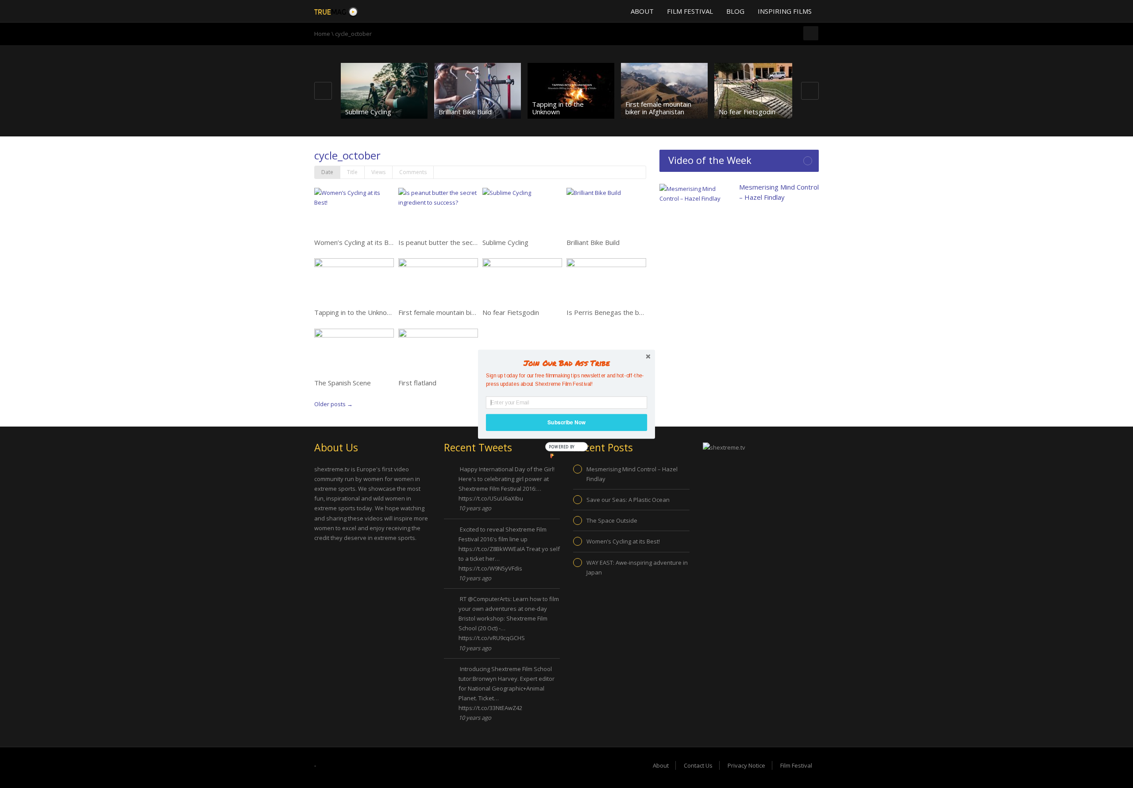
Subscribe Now (566, 422)
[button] (566, 362)
